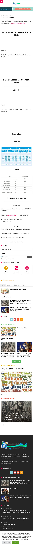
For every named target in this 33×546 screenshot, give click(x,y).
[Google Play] (15, 319)
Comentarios (17, 285)
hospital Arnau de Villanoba (18, 23)
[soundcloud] (18, 319)
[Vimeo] (11, 319)
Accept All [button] (15, 542)
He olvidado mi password (7, 259)
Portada (2, 15)
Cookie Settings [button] (6, 542)
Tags (24, 285)
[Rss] (21, 319)
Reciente (9, 285)
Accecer (29, 257)
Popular (3, 285)
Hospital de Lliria (11, 215)
